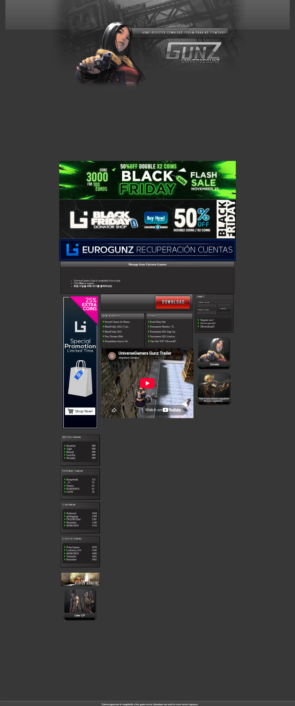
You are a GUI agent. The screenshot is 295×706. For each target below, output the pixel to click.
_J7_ (68, 482)
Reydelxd (70, 446)
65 (93, 486)
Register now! (207, 320)
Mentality (70, 458)
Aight (69, 449)
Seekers (70, 486)
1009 (94, 553)
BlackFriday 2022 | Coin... (117, 326)
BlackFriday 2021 (113, 331)
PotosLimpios (73, 547)
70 (93, 482)
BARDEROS (72, 489)
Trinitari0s (71, 556)
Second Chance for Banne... (118, 322)
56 (93, 492)
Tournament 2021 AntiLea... (163, 336)
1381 (94, 519)
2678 (94, 547)
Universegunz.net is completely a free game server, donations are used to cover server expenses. (150, 704)
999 (94, 446)
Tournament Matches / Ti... (162, 326)
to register (86, 283)
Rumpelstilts (72, 479)
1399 (94, 516)
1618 (94, 513)
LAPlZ (69, 492)
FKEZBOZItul (73, 519)
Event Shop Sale (158, 322)
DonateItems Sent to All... (117, 341)
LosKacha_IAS (73, 550)
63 (93, 489)
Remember (71, 522)
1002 (94, 559)
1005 (94, 556)
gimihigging (72, 516)
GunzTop (70, 455)
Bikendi (70, 452)
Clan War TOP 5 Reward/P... (163, 341)
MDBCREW (72, 525)
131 (94, 479)
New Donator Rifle (114, 336)
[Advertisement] (147, 125)
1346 (94, 522)
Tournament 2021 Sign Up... (163, 331)
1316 (94, 525)
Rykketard (71, 513)
